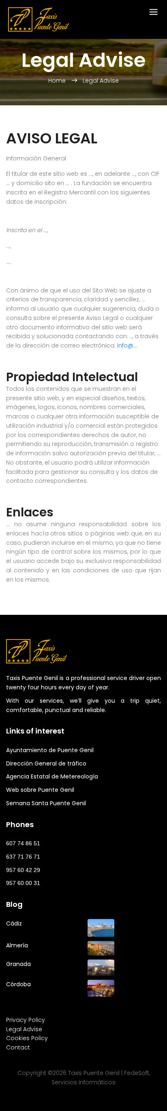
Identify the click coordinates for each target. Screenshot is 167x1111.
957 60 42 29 (23, 870)
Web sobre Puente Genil (40, 790)
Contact (18, 1047)
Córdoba (18, 984)
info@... (127, 345)
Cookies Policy (27, 1038)
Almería (17, 945)
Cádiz (14, 923)
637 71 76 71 (23, 856)
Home (57, 81)
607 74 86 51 (23, 843)
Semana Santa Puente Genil (46, 803)
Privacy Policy (25, 1020)
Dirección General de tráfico (46, 763)
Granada (18, 964)
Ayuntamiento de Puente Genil (50, 750)
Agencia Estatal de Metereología (52, 776)
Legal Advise (101, 81)
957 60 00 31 (23, 883)
